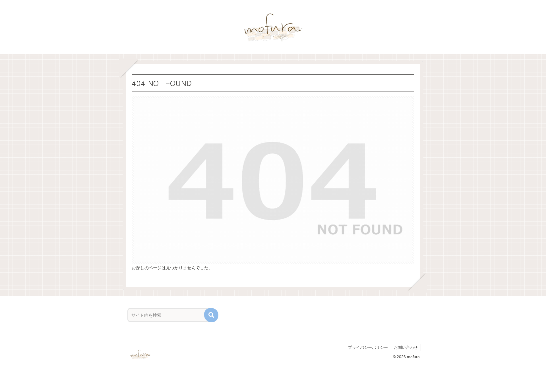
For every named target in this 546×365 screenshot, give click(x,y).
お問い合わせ (406, 347)
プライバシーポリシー (368, 347)
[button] (211, 315)
